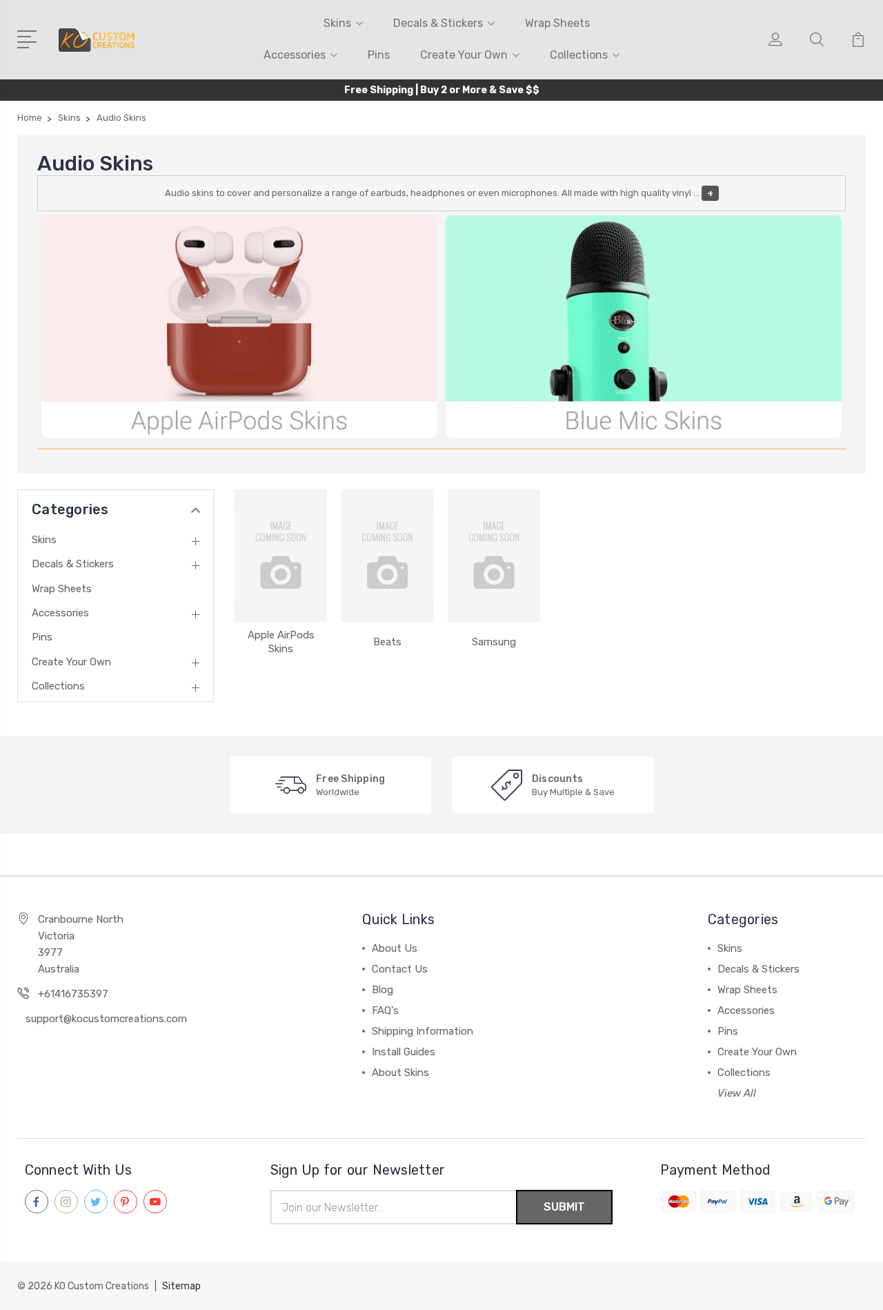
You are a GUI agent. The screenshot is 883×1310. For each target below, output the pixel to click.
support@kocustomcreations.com (106, 1019)
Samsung (494, 642)
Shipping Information (422, 1031)
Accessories (295, 54)
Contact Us (400, 969)
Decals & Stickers (438, 23)
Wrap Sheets (557, 23)
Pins (379, 54)
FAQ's (385, 1010)
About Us (394, 948)
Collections (579, 54)
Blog (382, 990)
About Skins (400, 1072)
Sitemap (181, 1286)
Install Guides (403, 1052)
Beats (387, 642)
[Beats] (387, 555)
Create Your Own (464, 54)
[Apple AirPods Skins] (281, 555)
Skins (337, 23)
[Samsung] (494, 555)
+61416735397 (73, 994)
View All (736, 1093)
